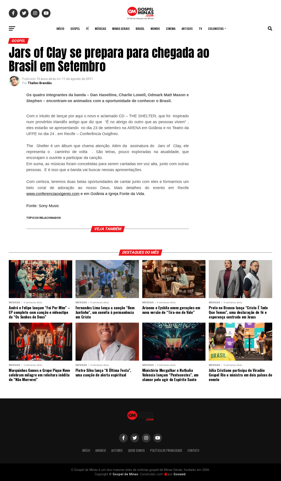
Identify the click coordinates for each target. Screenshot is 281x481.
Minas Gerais (121, 28)
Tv (200, 28)
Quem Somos (136, 450)
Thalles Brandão (40, 83)
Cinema (170, 28)
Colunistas (215, 28)
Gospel (75, 28)
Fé (87, 28)
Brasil (140, 28)
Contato (193, 450)
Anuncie (100, 450)
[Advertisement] (237, 121)
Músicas (100, 28)
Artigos (187, 28)
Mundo (155, 28)
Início (60, 28)
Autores (117, 450)
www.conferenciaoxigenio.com (52, 194)
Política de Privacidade (166, 450)
